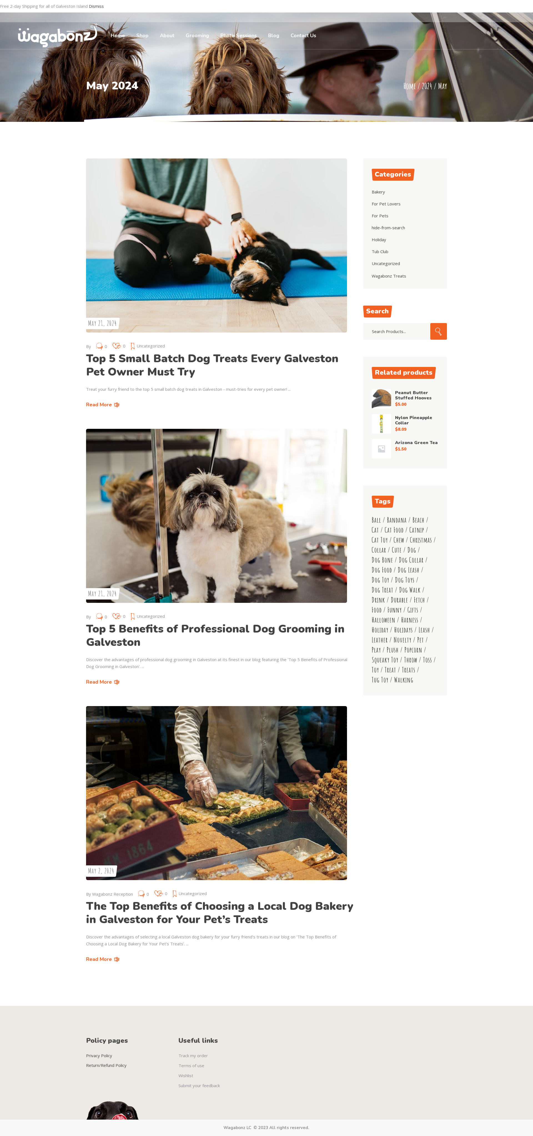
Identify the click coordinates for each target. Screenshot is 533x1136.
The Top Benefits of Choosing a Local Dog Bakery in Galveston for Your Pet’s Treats (219, 913)
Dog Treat (382, 589)
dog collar (411, 559)
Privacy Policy (99, 1055)
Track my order (193, 1055)
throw (410, 659)
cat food (394, 530)
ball (376, 520)
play (376, 649)
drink (378, 599)
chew (399, 539)
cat (375, 530)
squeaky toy (385, 659)
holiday (380, 629)
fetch (419, 599)
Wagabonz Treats (389, 276)
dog (412, 549)
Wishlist (185, 1075)
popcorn (413, 649)
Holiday (379, 239)
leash (424, 629)
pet (420, 639)
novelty (402, 639)
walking (403, 679)
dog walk (410, 589)
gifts (413, 609)
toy (375, 669)
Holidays (403, 629)
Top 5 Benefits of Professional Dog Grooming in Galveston (215, 635)
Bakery (378, 192)
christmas (421, 539)
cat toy (380, 539)
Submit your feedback (199, 1085)
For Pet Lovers (386, 203)
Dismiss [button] (96, 6)
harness (409, 619)
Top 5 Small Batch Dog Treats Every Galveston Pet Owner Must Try (212, 365)
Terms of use (191, 1065)
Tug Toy (380, 679)
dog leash (408, 569)
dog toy (380, 579)
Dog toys (404, 579)
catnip (416, 530)
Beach (418, 520)
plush (393, 649)
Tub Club (380, 251)
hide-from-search (388, 227)
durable (399, 599)
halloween (383, 619)
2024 (427, 85)
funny (395, 609)
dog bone (382, 559)
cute (397, 549)
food (377, 609)
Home (409, 85)
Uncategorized (151, 346)
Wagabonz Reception (112, 894)
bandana (397, 520)
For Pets (380, 215)
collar (379, 549)
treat (390, 669)
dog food (382, 569)
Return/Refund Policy (106, 1065)
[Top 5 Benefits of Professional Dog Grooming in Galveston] (216, 516)
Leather (380, 639)
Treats (408, 669)
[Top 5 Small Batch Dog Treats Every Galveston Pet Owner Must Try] (216, 245)
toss (427, 659)
